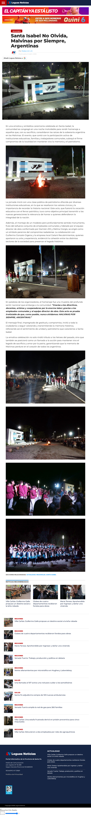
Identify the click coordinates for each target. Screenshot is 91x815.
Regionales (41, 575)
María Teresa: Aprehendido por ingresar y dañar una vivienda (72, 603)
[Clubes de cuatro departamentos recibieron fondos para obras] (45, 599)
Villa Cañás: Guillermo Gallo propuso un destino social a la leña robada (18, 603)
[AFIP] (9, 794)
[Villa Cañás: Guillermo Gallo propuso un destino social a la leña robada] (18, 599)
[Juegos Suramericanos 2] (45, 11)
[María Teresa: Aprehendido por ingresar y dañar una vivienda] (72, 599)
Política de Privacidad (14, 774)
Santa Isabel (51, 575)
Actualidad (31, 575)
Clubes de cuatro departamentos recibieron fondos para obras (45, 603)
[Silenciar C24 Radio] (2, 813)
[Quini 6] (45, 19)
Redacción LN (27, 51)
